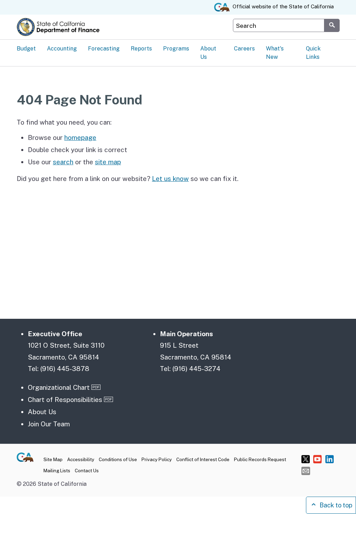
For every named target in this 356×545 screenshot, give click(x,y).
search (63, 162)
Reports (141, 48)
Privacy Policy (156, 459)
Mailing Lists (56, 470)
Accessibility (80, 459)
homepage (80, 137)
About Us (208, 52)
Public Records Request (260, 459)
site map (108, 162)
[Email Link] (306, 471)
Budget (26, 48)
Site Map (53, 459)
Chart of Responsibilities (65, 399)
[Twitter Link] (306, 459)
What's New (275, 52)
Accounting (62, 48)
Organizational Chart (59, 387)
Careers (244, 48)
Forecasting (104, 48)
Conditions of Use (118, 459)
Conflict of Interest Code (202, 459)
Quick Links (313, 52)
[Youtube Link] (318, 459)
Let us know (170, 178)
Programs (176, 48)
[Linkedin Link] (329, 459)
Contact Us (87, 470)
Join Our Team (49, 424)
